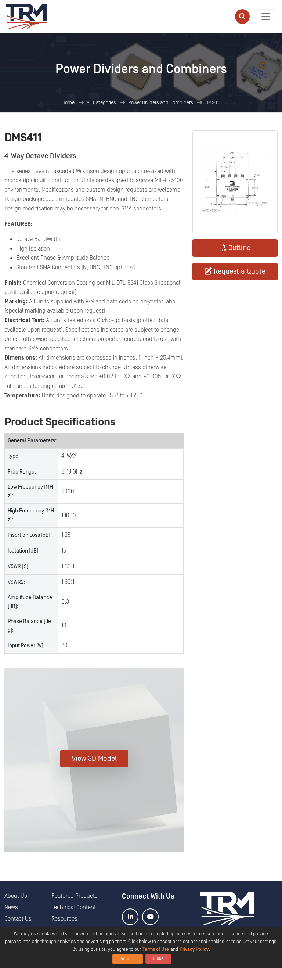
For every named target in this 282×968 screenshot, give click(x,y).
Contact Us (18, 918)
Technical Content (73, 907)
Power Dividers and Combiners (160, 103)
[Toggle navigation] (266, 16)
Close (158, 958)
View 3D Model (94, 759)
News (11, 907)
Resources (64, 918)
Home (68, 103)
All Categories (101, 103)
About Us (15, 896)
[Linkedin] (130, 916)
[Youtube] (150, 916)
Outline (239, 248)
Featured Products (74, 896)
